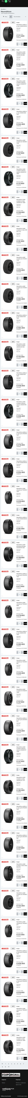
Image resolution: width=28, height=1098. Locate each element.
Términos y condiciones (21, 1082)
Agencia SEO (18, 1084)
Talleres (3, 1082)
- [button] (17, 44)
